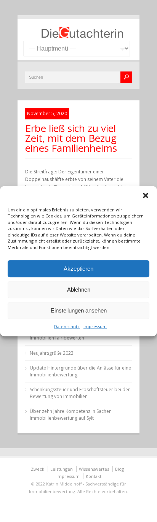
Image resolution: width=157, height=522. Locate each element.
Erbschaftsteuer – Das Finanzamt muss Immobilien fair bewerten (71, 334)
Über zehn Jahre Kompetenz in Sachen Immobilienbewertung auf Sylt (71, 414)
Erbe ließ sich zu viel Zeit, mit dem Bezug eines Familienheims (71, 138)
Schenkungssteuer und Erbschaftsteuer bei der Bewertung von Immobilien (80, 393)
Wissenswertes (94, 469)
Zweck (37, 469)
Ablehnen (78, 289)
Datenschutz (67, 326)
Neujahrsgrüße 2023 (52, 353)
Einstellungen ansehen (79, 310)
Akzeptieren (78, 268)
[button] (145, 195)
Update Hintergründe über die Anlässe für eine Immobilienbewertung (80, 371)
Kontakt (93, 476)
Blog (119, 469)
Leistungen (61, 469)
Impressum (95, 326)
